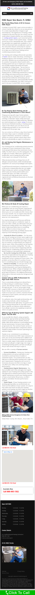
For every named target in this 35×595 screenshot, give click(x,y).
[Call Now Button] (17, 592)
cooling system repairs (11, 38)
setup (23, 122)
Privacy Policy (21, 571)
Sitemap (4, 571)
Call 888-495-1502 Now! (9, 448)
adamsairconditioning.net (7, 538)
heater (5, 57)
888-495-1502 (19, 4)
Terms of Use (5, 573)
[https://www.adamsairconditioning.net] (17, 9)
